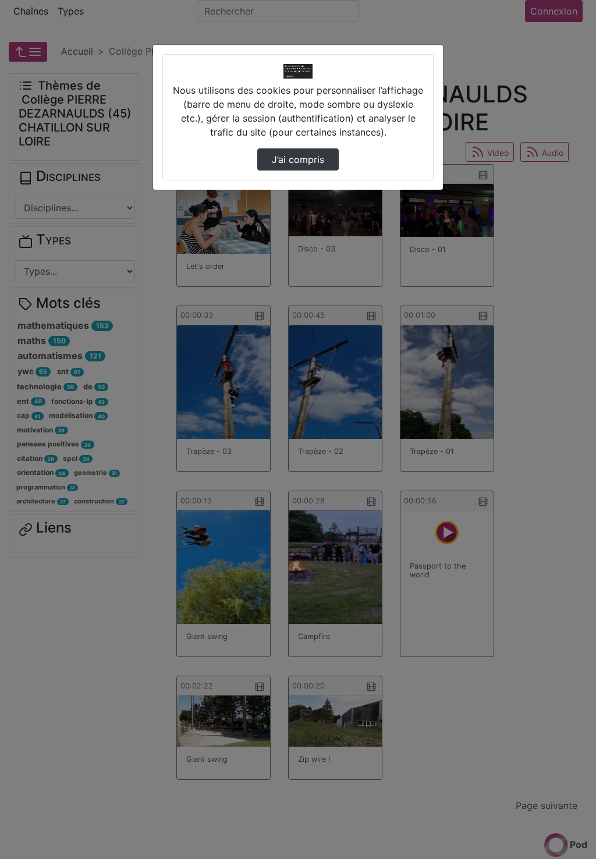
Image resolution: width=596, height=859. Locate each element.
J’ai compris (298, 159)
